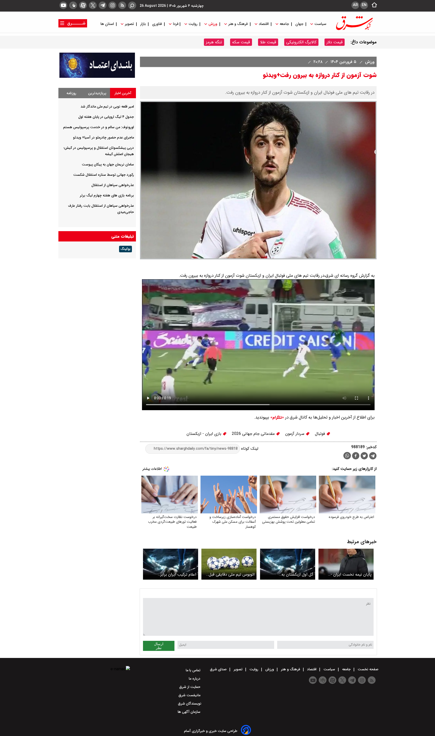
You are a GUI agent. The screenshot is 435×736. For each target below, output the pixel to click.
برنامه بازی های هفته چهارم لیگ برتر (107, 195)
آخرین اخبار (123, 93)
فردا (175, 24)
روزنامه (71, 93)
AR (355, 5)
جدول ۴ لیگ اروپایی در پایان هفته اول (106, 117)
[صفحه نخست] (373, 5)
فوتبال (320, 434)
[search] (132, 5)
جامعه (284, 24)
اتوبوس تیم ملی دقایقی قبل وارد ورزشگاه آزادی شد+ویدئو (230, 574)
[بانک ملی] (97, 77)
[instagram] (112, 5)
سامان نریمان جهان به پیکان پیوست (108, 164)
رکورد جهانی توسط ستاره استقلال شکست (103, 175)
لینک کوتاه (249, 448)
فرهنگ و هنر (238, 24)
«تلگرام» (276, 417)
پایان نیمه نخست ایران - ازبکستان (351, 574)
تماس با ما (193, 670)
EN (364, 5)
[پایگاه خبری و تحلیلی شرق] (354, 29)
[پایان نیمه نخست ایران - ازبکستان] (346, 564)
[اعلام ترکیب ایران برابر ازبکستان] (170, 564)
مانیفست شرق (189, 695)
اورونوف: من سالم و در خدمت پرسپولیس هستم (98, 127)
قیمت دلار (335, 42)
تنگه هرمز (214, 42)
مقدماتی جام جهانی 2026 (254, 434)
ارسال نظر (158, 646)
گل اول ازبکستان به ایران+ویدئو (297, 574)
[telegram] (102, 5)
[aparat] (83, 5)
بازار (143, 24)
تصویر (129, 24)
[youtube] (63, 5)
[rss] (122, 5)
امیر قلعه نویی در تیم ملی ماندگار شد (107, 106)
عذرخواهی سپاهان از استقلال (112, 185)
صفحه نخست (367, 669)
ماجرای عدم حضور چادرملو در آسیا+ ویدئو (103, 137)
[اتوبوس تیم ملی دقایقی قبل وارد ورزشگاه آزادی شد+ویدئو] (229, 564)
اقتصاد (264, 24)
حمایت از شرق (190, 687)
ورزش (212, 24)
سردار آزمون (295, 434)
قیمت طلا (268, 42)
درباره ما (195, 678)
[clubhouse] (73, 5)
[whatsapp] (347, 455)
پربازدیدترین (97, 93)
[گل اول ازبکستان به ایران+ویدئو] (287, 564)
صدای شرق (219, 669)
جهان (299, 24)
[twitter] (93, 5)
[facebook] (355, 456)
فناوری (157, 24)
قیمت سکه (241, 42)
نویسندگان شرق (189, 703)
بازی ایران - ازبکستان (205, 434)
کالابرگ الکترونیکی (301, 42)
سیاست (320, 24)
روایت (193, 24)
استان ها (107, 24)
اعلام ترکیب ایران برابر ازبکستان (178, 574)
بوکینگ (125, 249)
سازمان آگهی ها (189, 712)
